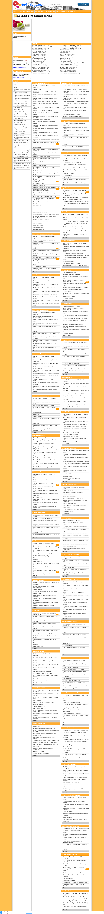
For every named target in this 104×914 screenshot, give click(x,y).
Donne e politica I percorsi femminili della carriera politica (75, 593)
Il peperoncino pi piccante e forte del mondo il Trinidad (74, 848)
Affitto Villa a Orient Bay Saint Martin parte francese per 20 (44, 613)
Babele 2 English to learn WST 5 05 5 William (45, 742)
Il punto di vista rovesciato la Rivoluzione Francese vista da (46, 153)
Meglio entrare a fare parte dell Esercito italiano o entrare (45, 521)
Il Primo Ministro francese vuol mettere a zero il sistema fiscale (75, 642)
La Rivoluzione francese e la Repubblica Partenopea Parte (43, 316)
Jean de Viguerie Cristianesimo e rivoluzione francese (44, 122)
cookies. (14, 911)
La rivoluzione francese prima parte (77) (22, 96)
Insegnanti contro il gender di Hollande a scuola (75, 777)
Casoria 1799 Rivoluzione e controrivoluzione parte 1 (45, 132)
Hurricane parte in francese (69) (21, 142)
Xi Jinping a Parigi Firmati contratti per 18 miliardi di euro (76, 774)
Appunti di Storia (37, 223)
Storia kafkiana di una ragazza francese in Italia (75, 882)
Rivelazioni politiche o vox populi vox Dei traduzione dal (74, 749)
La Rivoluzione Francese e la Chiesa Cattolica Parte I (45, 99)
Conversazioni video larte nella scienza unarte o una (75, 429)
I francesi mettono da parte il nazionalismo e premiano (44, 595)
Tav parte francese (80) (19, 135)
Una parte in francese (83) (20, 133)
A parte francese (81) (18, 129)
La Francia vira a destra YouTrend (42, 671)
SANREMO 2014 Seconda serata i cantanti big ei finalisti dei (75, 696)
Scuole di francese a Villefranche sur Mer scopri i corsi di (45, 515)
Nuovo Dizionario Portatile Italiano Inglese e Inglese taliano (74, 506)
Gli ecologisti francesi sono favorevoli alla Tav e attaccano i (75, 387)
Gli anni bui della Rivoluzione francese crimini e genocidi (45, 136)
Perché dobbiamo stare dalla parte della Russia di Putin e (45, 528)
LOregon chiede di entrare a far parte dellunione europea (75, 603)
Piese (14, 11)
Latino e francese (67, 175)
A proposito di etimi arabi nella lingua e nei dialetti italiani (76, 631)
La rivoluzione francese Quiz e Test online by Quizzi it (45, 337)
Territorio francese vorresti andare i (72, 873)
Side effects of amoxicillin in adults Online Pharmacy (44, 737)
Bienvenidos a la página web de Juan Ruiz (44, 728)
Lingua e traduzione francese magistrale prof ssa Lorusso (75, 467)
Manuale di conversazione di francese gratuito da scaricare (45, 714)
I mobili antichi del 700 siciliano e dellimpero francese (44, 624)
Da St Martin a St (37, 678)
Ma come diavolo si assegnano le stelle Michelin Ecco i (75, 606)
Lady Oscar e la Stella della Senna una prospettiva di (46, 292)
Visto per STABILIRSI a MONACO (72, 680)
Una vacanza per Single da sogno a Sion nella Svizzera (45, 440)
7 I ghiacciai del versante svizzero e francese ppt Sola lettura (45, 449)
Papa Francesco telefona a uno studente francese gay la (45, 698)
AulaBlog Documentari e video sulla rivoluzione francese (45, 408)
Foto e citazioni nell (38, 561)
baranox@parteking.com (19, 67)
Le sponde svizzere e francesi (40, 456)
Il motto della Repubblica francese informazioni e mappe (75, 204)
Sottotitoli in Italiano (38, 751)
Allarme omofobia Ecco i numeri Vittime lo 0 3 (75, 544)
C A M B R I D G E (68, 490)
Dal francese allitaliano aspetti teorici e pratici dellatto (74, 470)
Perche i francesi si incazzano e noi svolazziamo (75, 89)
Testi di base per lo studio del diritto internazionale (46, 740)
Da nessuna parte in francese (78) (21, 165)
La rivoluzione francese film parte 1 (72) (21, 99)
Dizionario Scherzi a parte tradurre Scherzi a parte (75, 730)
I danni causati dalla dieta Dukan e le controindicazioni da (72, 841)
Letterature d (66, 752)
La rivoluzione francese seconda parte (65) (21, 86)
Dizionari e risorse (67, 476)
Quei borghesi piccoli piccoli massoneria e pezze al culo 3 (76, 596)
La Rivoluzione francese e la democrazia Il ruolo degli (45, 95)
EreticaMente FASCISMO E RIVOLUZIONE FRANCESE (41, 190)
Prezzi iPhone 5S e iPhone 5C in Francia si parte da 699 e (75, 224)
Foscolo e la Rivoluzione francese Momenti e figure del (44, 86)
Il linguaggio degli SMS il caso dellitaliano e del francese (75, 845)
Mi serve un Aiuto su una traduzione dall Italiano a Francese (76, 463)
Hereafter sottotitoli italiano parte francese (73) (21, 138)
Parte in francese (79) (19, 111)
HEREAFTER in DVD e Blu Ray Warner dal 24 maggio (75, 418)
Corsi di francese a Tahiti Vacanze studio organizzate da (43, 586)
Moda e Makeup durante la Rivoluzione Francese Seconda (45, 251)
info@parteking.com (18, 77)
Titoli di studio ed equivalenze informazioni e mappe (74, 530)
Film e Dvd (36, 414)
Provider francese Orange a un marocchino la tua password (45, 694)
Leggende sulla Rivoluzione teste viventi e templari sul (46, 139)
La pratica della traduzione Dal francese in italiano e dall (75, 458)
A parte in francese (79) (19, 131)
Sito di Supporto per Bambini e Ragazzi (43, 405)
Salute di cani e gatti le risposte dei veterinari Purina (74, 838)
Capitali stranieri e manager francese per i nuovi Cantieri (75, 127)
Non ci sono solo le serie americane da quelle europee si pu (74, 710)
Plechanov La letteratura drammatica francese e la (75, 141)
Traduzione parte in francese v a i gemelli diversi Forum (75, 716)
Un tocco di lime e (38, 497)
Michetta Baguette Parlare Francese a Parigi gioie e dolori (76, 664)
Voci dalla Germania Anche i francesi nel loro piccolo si (74, 875)
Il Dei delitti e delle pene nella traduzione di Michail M (74, 736)
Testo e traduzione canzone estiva (71, 702)
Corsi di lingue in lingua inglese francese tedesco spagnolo (45, 717)
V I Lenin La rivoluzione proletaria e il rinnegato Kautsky (45, 254)
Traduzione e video (68, 511)
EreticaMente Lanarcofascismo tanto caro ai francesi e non (44, 506)
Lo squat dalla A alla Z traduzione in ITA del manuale (74, 755)
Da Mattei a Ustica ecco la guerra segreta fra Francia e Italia (74, 767)
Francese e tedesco (67, 473)
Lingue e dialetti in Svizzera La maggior (43, 447)
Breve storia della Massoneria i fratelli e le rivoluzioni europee (44, 240)
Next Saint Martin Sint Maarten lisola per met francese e (44, 640)
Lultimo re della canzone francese (71, 719)
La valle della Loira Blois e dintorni (72, 651)
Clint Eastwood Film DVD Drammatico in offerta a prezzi (75, 415)
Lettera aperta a (67, 784)
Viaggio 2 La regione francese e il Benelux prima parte (45, 247)
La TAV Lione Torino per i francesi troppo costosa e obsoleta (76, 384)
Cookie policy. (29, 913)
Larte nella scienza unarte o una (71, 432)
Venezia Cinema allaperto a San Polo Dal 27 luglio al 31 (76, 422)
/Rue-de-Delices (67, 678)
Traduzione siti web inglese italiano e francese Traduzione (74, 573)
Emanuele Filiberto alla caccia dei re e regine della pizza (75, 535)
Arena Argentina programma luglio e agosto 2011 (75, 424)
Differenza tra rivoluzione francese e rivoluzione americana (45, 129)
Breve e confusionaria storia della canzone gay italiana (75, 699)
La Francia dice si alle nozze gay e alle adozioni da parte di (76, 231)
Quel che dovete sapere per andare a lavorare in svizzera (45, 453)
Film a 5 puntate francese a (70, 272)
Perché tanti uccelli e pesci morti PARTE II (74, 509)
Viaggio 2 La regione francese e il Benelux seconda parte (44, 444)
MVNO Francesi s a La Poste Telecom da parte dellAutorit (75, 104)
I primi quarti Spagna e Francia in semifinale (74, 228)
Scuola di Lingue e (67, 811)
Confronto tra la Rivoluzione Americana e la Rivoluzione (44, 92)
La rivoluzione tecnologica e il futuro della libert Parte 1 (45, 341)
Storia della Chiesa (38, 225)
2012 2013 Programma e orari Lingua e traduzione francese (76, 451)
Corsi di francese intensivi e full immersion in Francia (74, 672)
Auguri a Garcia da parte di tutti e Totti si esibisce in (75, 86)
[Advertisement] (21, 44)
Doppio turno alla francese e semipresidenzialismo (75, 265)
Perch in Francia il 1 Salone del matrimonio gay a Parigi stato (75, 526)
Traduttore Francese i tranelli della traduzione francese (74, 733)
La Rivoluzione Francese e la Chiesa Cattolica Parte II (45, 327)
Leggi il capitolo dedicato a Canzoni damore (74, 708)
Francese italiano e (67, 291)
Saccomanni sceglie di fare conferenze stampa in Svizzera (45, 464)
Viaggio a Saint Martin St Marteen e (42, 518)
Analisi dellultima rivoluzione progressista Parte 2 (46, 214)
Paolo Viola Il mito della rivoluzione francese (44, 196)
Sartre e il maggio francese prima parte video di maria (45, 491)
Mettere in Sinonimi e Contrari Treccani (73, 640)
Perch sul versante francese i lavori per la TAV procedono (75, 398)
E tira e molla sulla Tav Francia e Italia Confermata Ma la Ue (76, 771)
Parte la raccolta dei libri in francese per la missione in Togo (46, 567)
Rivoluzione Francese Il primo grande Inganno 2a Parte (46, 173)
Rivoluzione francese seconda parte (65, 11)
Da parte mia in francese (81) (20, 120)
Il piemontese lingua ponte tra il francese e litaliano (76, 201)
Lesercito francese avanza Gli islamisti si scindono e (75, 360)
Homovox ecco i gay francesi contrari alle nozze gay (75, 541)
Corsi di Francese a (38, 589)
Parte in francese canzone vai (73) (21, 154)
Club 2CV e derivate (68, 878)
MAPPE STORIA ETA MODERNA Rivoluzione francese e (46, 113)
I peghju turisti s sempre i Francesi (71, 688)
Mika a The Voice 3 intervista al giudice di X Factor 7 (74, 523)
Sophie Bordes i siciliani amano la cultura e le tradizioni (74, 861)
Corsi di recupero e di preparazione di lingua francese (74, 789)
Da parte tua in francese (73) (20, 114)
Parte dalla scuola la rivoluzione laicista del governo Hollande (44, 177)
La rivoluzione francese (39, 185)
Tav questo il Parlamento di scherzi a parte (73, 395)
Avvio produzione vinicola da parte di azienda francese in (45, 571)
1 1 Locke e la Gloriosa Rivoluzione (42, 110)
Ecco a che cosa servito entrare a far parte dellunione (73, 582)
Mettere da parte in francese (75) (21, 151)
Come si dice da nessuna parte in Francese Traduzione (73, 885)
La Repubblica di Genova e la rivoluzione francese (46, 373)
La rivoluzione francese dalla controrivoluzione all (46, 187)
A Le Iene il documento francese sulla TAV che (75, 393)
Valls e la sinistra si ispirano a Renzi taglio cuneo (75, 221)
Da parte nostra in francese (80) (21, 158)
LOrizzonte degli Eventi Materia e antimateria (74, 426)
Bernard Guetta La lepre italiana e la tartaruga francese (45, 668)
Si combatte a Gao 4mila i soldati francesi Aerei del (76, 828)
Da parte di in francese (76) (20, 109)
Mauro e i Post (37, 89)
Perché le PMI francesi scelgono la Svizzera (44, 467)
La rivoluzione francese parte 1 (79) (21, 93)
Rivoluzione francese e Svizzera (41, 119)
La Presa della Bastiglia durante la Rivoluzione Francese (45, 426)
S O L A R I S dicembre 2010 (70, 434)
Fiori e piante (36, 726)
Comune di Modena (38, 227)
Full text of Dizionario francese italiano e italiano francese (75, 705)
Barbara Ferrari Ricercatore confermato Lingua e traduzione (75, 814)
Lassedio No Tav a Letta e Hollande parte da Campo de (74, 380)
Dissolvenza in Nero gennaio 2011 (72, 436)
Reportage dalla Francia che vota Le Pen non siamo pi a (74, 780)
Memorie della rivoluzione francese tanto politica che (45, 193)
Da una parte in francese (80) (20, 113)
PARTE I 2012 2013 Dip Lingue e (42, 556)
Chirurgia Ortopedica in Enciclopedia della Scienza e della (74, 548)
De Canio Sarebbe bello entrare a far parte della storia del (75, 610)
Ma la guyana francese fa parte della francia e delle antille (76, 191)
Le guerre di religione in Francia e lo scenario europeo (44, 480)
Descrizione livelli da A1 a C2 (70, 880)
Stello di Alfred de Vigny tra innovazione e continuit (74, 801)
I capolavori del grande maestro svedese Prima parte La (75, 439)
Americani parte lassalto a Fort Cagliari (43, 554)
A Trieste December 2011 (69, 503)
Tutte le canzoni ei (67, 723)
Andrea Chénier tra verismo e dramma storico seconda (45, 263)
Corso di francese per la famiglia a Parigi (73, 669)
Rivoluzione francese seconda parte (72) (22, 90)
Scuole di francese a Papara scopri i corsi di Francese (74, 661)
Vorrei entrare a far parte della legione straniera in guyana (75, 600)
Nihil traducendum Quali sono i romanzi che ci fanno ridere (75, 820)
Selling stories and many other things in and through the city (44, 734)
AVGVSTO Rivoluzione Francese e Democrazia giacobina (45, 125)
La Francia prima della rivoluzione (42, 210)
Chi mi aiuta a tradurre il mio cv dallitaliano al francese (74, 798)
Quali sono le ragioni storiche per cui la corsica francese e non (45, 592)
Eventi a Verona (67, 177)
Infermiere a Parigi (67, 745)
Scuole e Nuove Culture (39, 266)
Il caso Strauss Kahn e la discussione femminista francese (75, 147)
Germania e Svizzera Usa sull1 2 (41, 458)
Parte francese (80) (18, 107)
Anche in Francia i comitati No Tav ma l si (74, 404)
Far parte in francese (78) (20, 122)
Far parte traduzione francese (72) (21, 156)
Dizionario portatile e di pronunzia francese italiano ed (46, 535)
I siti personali (36, 208)
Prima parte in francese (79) (20, 103)
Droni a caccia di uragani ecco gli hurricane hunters (74, 487)
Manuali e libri (66, 513)
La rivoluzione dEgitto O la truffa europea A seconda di (44, 269)
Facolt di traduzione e (68, 567)
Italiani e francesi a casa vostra (70, 667)
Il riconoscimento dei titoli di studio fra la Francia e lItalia (76, 561)
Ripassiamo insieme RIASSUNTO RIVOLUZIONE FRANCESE (42, 220)
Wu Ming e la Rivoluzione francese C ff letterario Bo (45, 104)
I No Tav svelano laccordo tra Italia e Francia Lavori (74, 402)
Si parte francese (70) (19, 126)
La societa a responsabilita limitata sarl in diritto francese (75, 258)
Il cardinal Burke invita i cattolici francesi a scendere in (74, 624)
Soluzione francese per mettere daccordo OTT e (75, 638)
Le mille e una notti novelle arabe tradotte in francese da (74, 675)
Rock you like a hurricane (69, 496)
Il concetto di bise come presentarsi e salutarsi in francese (75, 834)
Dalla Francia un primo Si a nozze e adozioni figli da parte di (75, 218)
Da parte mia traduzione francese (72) (21, 161)
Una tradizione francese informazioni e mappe (74, 183)
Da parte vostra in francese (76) (21, 152)
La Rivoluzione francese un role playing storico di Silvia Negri (46, 422)
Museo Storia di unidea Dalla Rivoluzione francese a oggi (46, 304)
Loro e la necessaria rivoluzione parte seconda (45, 257)
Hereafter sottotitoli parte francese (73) (21, 168)
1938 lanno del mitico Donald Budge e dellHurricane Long (73, 493)
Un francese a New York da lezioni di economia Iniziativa (45, 654)
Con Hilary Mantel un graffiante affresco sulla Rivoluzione (43, 199)
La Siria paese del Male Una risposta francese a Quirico (45, 661)
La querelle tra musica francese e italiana (73, 253)
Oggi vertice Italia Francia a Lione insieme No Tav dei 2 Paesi (76, 391)
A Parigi (65, 786)
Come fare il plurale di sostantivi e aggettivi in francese (74, 628)
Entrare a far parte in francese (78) (22, 149)
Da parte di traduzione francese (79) (21, 146)
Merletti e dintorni (37, 416)
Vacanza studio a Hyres (69, 296)
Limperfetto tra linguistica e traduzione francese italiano (75, 570)
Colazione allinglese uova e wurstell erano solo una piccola (75, 500)
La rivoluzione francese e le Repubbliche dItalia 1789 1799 (45, 116)
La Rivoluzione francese (39, 165)
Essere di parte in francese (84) (21, 144)
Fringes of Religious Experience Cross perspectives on (43, 748)
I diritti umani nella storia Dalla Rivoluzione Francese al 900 (44, 146)
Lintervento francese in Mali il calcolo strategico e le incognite (75, 95)
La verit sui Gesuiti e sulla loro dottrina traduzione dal (75, 742)
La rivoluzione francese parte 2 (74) (21, 83)
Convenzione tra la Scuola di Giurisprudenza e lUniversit (75, 143)
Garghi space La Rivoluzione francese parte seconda (44, 162)
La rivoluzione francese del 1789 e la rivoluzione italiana (45, 364)
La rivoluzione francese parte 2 (26, 11)
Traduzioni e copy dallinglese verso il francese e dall (75, 454)
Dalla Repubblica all (38, 229)
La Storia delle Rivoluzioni (40, 212)
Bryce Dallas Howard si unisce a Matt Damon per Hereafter (46, 730)
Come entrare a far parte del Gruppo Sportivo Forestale (74, 613)
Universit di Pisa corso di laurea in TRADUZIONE (71, 478)
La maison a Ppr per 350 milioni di (72, 162)
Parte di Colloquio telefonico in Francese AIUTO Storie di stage (45, 711)
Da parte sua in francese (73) (20, 127)
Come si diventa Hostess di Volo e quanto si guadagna (74, 589)
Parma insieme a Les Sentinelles (71, 782)
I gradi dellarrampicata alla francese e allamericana (76, 101)
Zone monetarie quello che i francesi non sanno (75, 533)
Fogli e (64, 653)
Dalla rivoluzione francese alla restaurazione (44, 202)
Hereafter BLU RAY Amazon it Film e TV (74, 896)
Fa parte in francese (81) (19, 124)
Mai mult (35, 231)
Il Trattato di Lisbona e (39, 682)
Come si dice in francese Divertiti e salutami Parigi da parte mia (46, 547)
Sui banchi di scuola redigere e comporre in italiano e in (74, 124)
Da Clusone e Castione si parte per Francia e (74, 226)
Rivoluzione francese (38, 183)
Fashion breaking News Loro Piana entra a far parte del (45, 531)
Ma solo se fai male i (68, 207)
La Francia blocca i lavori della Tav (72, 406)
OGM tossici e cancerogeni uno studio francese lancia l (75, 831)
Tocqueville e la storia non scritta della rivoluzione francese (46, 107)
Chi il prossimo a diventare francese (72, 871)
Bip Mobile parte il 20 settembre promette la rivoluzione (44, 180)
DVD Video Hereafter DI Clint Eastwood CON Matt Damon (75, 442)
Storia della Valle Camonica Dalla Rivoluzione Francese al (45, 159)
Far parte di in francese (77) (20, 105)
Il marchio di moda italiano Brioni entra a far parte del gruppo (46, 524)
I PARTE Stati (37, 206)
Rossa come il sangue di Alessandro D (72, 713)
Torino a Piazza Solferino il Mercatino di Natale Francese (75, 138)
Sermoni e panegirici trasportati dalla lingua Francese (74, 683)
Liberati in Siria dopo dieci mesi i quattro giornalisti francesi (43, 703)
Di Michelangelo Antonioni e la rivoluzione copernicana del (44, 399)
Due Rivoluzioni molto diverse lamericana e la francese (45, 390)
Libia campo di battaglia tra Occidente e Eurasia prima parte (45, 494)
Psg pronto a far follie (68, 173)
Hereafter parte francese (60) (20, 116)
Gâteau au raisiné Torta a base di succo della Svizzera (74, 648)
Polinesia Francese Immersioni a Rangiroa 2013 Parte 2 (75, 321)
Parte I (35, 204)
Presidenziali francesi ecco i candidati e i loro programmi (44, 475)
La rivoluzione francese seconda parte (45, 11)
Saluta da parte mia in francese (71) (22, 163)
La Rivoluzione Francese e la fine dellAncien (44, 101)
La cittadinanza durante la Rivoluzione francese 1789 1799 (45, 150)
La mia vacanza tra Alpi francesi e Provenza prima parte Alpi (46, 500)
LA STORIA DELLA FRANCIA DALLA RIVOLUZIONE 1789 (44, 216)
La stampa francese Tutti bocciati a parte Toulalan (75, 168)
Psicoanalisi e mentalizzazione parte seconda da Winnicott (45, 503)
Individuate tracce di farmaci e (70, 546)
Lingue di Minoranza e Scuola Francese (43, 605)
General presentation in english (41, 753)
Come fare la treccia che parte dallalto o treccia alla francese (46, 564)
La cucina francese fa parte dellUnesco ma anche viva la (45, 574)
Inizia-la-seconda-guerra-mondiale (42, 477)
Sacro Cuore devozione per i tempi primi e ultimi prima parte (45, 360)
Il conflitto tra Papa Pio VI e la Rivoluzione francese (44, 330)
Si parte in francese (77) (19, 118)
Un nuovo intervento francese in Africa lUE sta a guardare (45, 658)
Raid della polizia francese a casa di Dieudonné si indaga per (46, 583)
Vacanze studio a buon (39, 706)
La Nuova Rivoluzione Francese (41, 156)
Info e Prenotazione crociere (40, 708)
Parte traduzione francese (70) (21, 140)
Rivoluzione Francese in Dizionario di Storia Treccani (44, 168)
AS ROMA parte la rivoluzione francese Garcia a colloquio (45, 143)
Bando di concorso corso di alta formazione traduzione (74, 758)
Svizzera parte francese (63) (20, 101)
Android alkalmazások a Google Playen (73, 498)
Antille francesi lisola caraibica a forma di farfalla (75, 197)
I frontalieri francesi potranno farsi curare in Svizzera (44, 460)
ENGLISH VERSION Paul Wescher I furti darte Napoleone (45, 745)
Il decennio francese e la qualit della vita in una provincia (75, 343)
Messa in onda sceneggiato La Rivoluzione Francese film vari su (44, 429)
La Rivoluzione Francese (39, 171)
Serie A (65, 721)
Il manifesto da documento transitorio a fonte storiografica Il (44, 411)
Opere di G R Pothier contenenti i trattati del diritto (76, 686)
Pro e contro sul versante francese (41, 680)
